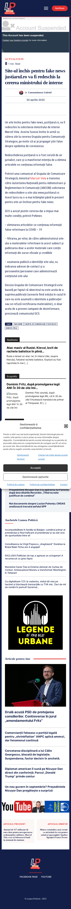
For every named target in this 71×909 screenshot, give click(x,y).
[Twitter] (8, 109)
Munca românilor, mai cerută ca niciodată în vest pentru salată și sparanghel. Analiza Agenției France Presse (54, 833)
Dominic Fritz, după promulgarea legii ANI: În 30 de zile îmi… (33, 386)
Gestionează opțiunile (35, 476)
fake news (18, 324)
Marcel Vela (38, 178)
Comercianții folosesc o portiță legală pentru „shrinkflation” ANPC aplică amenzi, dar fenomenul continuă (35, 736)
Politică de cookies (16, 484)
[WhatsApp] (24, 109)
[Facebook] (12, 904)
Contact (64, 484)
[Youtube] (59, 904)
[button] (66, 426)
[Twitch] (35, 904)
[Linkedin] (31, 109)
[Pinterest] (16, 109)
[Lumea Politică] (35, 863)
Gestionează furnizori (23, 457)
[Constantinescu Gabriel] (22, 93)
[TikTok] (28, 904)
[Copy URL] (62, 109)
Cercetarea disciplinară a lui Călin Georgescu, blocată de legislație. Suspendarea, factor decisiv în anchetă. (32, 754)
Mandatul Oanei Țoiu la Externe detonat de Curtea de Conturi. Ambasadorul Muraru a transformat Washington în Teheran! (35, 569)
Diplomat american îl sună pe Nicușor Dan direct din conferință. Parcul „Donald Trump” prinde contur (34, 772)
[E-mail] (46, 109)
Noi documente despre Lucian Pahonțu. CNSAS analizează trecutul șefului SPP (37, 505)
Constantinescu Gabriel (40, 92)
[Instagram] (20, 904)
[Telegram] (54, 109)
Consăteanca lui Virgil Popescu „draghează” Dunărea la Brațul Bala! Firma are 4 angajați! (35, 545)
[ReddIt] (39, 109)
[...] (26, 363)
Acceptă (35, 467)
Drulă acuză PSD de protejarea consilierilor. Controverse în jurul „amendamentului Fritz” (30, 716)
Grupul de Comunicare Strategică (41, 324)
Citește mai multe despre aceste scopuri (53, 457)
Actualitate (14, 59)
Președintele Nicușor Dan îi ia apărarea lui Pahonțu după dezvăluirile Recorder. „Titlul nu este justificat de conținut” (39, 492)
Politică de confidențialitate (42, 484)
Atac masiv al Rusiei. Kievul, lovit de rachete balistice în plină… (32, 349)
